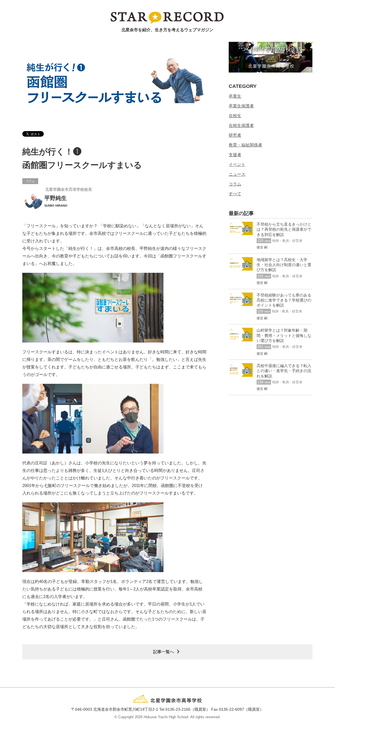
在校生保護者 (241, 125)
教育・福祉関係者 (245, 145)
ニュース (237, 174)
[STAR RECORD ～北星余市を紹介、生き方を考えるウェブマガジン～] (167, 17)
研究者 (235, 135)
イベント (237, 164)
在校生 (235, 115)
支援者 (235, 154)
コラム (235, 184)
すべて (235, 193)
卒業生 (235, 96)
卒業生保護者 (241, 105)
